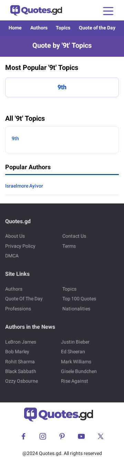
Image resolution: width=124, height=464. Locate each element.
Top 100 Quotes (79, 298)
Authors (39, 27)
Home (15, 27)
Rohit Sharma (20, 361)
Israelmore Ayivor (24, 186)
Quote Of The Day (24, 298)
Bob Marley (17, 351)
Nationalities (76, 308)
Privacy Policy (20, 246)
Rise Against (74, 381)
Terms (69, 246)
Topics (63, 27)
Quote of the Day (97, 27)
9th (62, 87)
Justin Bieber (75, 342)
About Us (15, 236)
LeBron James (20, 342)
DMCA (12, 256)
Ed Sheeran (73, 351)
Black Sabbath (20, 371)
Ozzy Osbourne (21, 381)
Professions (18, 308)
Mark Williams (76, 361)
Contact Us (74, 236)
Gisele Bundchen (79, 371)
